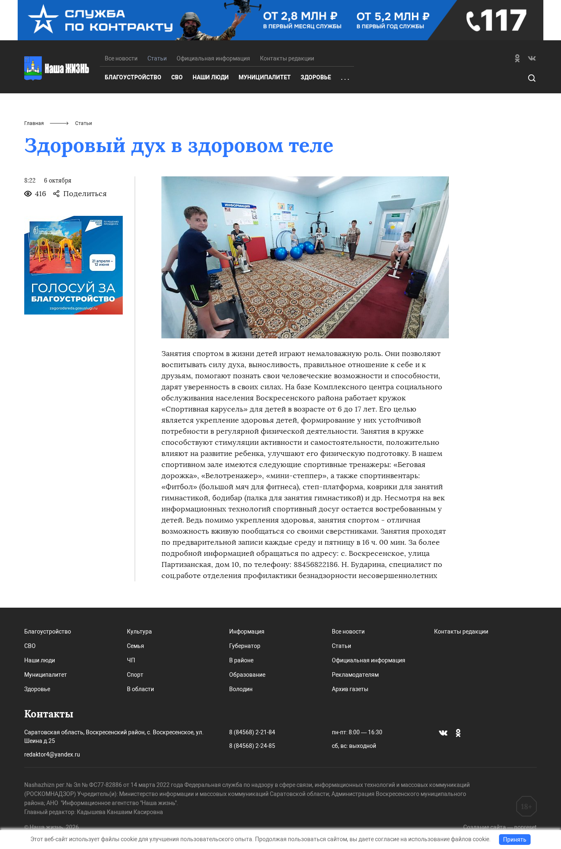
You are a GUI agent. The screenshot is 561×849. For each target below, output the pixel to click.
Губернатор (244, 646)
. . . (345, 77)
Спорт (135, 674)
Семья (135, 646)
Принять (515, 839)
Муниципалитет (265, 77)
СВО (177, 77)
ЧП (131, 660)
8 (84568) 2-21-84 (252, 732)
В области (140, 689)
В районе (241, 660)
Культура (139, 631)
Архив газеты (350, 689)
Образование (247, 674)
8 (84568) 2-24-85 (252, 746)
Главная (34, 123)
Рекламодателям (355, 674)
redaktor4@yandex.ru (52, 754)
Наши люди (211, 77)
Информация (246, 631)
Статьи (341, 646)
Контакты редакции (287, 58)
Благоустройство (133, 77)
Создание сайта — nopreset (500, 827)
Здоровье (316, 77)
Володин (241, 689)
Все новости (121, 58)
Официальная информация (213, 58)
